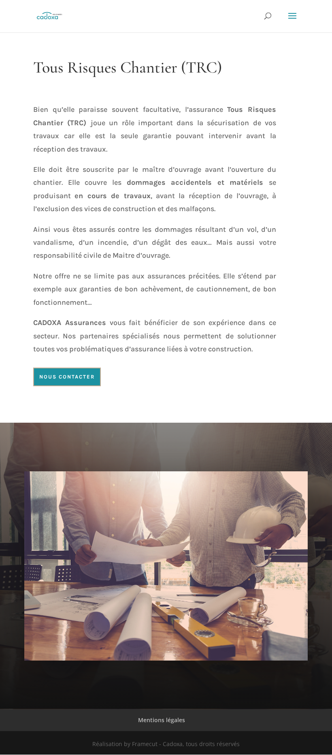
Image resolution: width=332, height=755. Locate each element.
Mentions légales (161, 720)
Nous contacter (67, 377)
